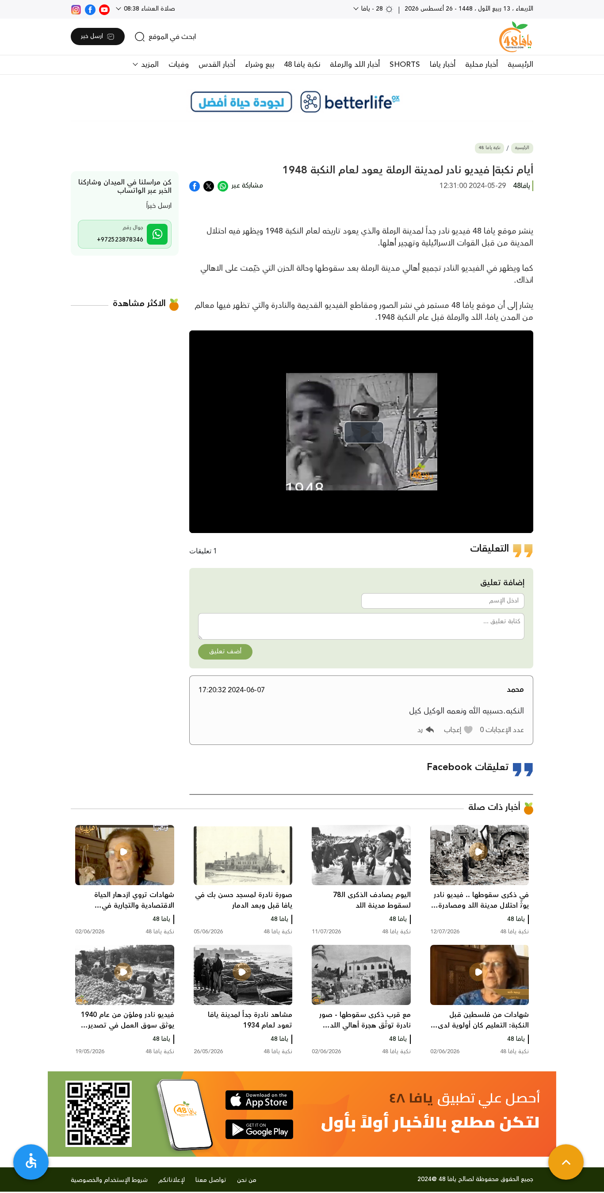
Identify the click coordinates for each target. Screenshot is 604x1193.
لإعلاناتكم (171, 1180)
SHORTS (405, 64)
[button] (458, 730)
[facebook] (90, 9)
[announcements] (302, 102)
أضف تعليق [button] (225, 651)
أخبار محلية (481, 64)
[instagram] (76, 9)
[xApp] (208, 185)
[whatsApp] (223, 185)
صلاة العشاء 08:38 (148, 9)
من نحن (246, 1180)
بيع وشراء (259, 64)
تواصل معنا (210, 1180)
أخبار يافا (442, 64)
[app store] (259, 1100)
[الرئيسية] (515, 36)
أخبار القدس (217, 64)
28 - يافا (372, 9)
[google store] (259, 1129)
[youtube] (104, 9)
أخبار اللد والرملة (355, 64)
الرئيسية (520, 64)
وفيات (178, 64)
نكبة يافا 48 (302, 64)
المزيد (149, 64)
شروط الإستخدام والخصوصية (109, 1180)
